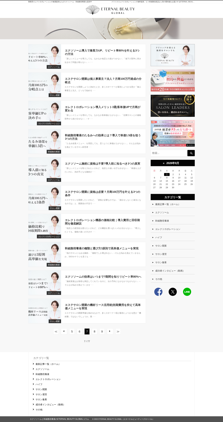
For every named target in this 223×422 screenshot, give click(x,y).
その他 (158, 279)
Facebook (158, 292)
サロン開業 (55, 95)
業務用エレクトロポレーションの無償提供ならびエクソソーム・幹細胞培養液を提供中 (60, 2)
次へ (110, 331)
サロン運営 (161, 254)
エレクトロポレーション (49, 123)
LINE (187, 292)
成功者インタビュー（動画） (170, 270)
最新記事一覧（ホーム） (167, 204)
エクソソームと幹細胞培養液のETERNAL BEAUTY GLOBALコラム (59, 419)
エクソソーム (54, 67)
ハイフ (158, 237)
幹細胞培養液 (54, 152)
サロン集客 (161, 262)
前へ (64, 331)
